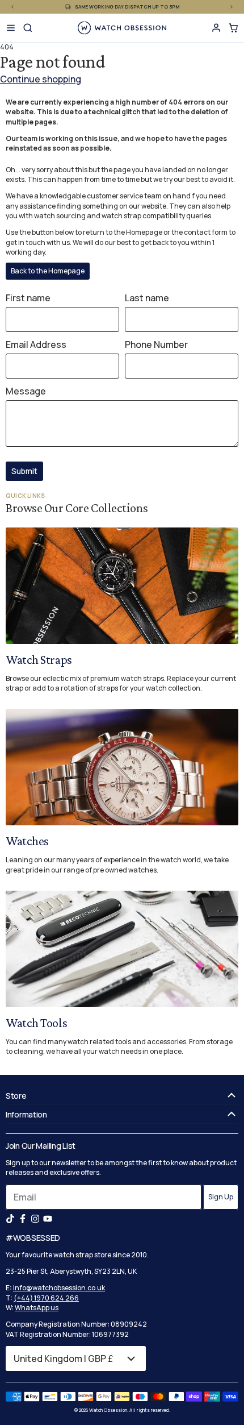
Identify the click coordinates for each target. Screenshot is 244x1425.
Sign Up (220, 1197)
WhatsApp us (36, 1307)
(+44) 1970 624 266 (46, 1298)
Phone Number (156, 344)
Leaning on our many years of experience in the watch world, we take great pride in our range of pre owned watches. (117, 864)
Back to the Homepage (48, 271)
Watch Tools (36, 1023)
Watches (27, 841)
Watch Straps (39, 660)
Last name (147, 298)
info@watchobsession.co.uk (59, 1288)
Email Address (36, 344)
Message (26, 391)
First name (28, 298)
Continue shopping (40, 79)
